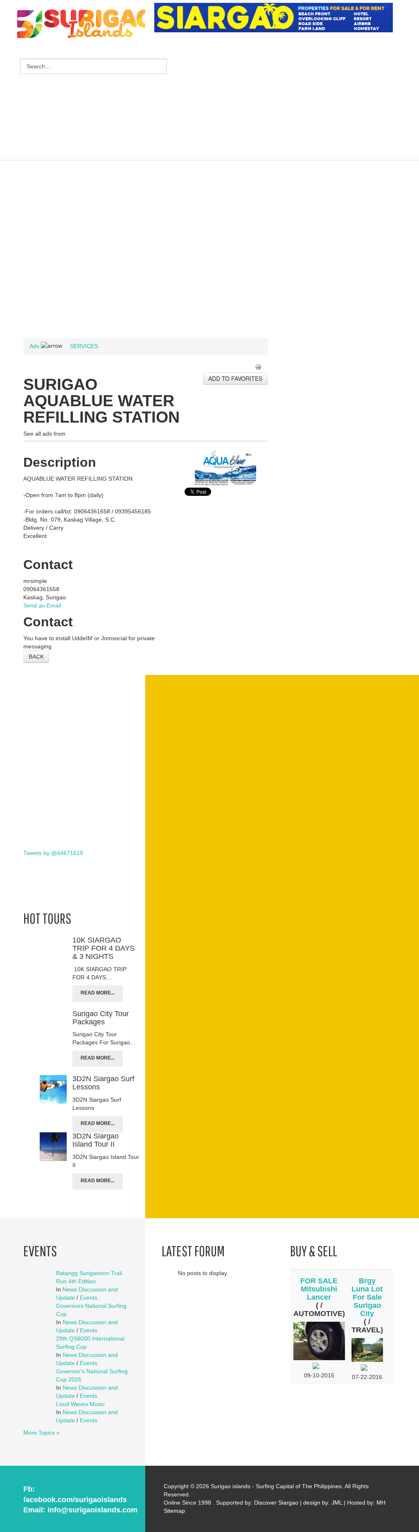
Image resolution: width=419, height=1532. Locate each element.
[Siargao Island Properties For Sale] (276, 18)
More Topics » (41, 1432)
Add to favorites (235, 378)
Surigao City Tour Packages (100, 1018)
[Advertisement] (286, 97)
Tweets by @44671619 (53, 853)
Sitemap (174, 1510)
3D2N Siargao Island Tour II (95, 1140)
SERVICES (84, 346)
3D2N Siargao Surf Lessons (103, 1083)
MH (380, 1502)
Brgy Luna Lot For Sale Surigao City (367, 1297)
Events (88, 1297)
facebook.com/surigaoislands (75, 1500)
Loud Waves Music (80, 1404)
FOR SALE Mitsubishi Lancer (319, 1289)
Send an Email (42, 605)
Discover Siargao (276, 1502)
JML (336, 1502)
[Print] (261, 367)
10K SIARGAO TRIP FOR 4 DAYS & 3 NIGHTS (103, 948)
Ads (34, 346)
